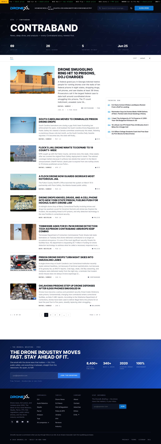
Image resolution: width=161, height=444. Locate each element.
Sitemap (142, 439)
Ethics (76, 411)
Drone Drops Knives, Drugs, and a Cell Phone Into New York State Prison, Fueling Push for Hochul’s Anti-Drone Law (68, 200)
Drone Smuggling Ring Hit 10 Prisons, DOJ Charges (76, 73)
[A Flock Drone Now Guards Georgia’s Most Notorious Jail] (23, 182)
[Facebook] (17, 422)
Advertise (77, 407)
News (42, 8)
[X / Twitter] (12, 422)
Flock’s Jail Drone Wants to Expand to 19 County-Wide (66, 149)
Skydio (39, 407)
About (76, 399)
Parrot (39, 411)
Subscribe (144, 8)
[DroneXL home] (19, 8)
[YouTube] (22, 422)
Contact (76, 403)
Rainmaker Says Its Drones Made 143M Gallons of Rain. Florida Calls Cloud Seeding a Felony (129, 113)
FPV (73, 8)
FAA (55, 8)
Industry (87, 8)
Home (37, 8)
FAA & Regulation (61, 407)
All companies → (43, 422)
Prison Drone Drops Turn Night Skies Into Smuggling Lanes (66, 258)
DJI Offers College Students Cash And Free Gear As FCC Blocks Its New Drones (130, 133)
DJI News (51, 8)
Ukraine (67, 8)
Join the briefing (69, 375)
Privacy (125, 439)
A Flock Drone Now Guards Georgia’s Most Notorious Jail (67, 177)
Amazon (40, 415)
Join (123, 406)
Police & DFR (60, 411)
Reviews (79, 8)
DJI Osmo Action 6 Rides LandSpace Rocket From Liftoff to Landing (128, 106)
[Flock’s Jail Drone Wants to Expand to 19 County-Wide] (23, 153)
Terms (133, 439)
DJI (46, 8)
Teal (38, 419)
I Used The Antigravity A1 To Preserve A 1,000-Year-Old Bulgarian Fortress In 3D (129, 119)
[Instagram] (28, 422)
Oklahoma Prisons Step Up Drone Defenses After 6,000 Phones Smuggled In (67, 287)
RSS (149, 439)
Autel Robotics (42, 403)
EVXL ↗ (76, 415)
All (11, 58)
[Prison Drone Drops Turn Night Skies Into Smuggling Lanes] (23, 263)
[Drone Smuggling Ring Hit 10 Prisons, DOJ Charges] (32, 80)
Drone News (60, 399)
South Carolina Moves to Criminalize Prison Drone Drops (68, 120)
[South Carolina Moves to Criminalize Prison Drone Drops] (23, 125)
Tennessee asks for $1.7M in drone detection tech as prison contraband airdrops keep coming (68, 229)
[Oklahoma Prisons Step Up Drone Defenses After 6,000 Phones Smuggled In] (23, 291)
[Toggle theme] (131, 8)
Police (60, 8)
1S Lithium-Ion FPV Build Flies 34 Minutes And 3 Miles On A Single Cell (130, 126)
